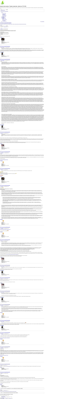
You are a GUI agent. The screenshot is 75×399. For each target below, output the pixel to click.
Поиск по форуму (4, 16)
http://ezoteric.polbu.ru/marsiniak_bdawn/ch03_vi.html (5, 229)
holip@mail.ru (1, 383)
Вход (43, 21)
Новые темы (4, 14)
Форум (2, 12)
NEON (1, 367)
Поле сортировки (12, 388)
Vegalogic (10, 398)
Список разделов (3, 396)
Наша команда (4, 17)
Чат (1, 21)
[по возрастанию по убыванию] (20, 388)
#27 (0, 228)
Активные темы (2, 11)
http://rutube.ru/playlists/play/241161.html (4, 159)
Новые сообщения (6, 11)
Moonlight (1, 160)
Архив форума (4, 20)
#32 (0, 305)
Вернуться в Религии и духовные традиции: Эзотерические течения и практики (8, 391)
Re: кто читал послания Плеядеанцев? (5, 46)
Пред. (1, 388)
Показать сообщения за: (4, 388)
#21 (0, 47)
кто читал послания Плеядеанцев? (5, 22)
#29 (0, 266)
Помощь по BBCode (5, 19)
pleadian (1, 37)
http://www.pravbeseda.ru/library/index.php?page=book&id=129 (12, 254)
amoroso (1, 143)
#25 (0, 169)
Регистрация (42, 21)
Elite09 (1, 384)
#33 (0, 321)
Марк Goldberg (2, 47)
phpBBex (3, 398)
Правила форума (4, 18)
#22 (0, 60)
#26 (0, 186)
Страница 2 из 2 (5, 390)
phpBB (6, 398)
